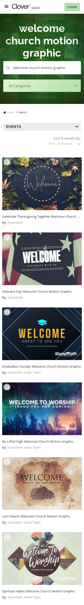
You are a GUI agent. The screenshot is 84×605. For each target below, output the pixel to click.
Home (10, 112)
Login (72, 7)
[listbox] (65, 144)
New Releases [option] (60, 144)
